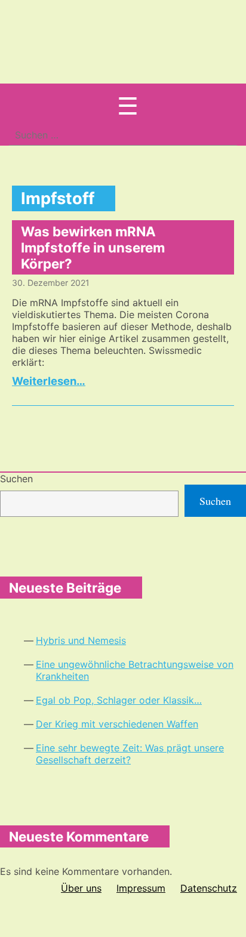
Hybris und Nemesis (81, 640)
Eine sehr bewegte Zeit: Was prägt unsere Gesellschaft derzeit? (130, 754)
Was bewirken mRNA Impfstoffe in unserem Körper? (93, 247)
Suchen (16, 479)
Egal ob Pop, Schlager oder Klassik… (119, 700)
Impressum (140, 888)
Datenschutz (208, 888)
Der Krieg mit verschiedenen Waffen (117, 724)
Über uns (81, 888)
